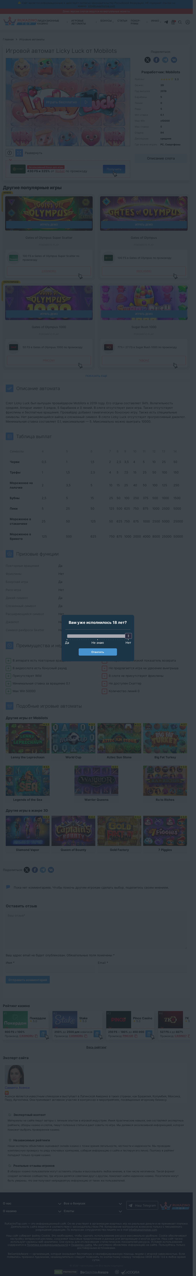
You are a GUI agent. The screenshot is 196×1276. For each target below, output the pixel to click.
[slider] (128, 636)
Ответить (97, 651)
